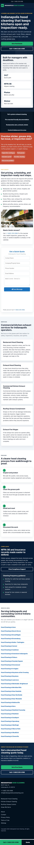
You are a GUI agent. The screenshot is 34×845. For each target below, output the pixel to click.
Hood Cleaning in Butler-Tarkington (12, 642)
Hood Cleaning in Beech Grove (11, 631)
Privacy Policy (5, 817)
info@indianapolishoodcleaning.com (12, 793)
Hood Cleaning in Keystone (9, 676)
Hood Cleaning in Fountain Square (12, 661)
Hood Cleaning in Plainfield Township (13, 710)
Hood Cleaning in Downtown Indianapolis (14, 653)
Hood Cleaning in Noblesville (10, 702)
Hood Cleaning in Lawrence (10, 680)
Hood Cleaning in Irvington (9, 668)
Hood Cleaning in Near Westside (11, 699)
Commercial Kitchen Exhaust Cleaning (14, 387)
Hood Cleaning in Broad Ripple (11, 635)
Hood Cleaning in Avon (8, 627)
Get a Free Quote (17, 767)
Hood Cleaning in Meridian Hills (11, 687)
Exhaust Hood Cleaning (12, 365)
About (3, 812)
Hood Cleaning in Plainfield (9, 714)
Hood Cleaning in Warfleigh (10, 725)
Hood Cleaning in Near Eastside (11, 691)
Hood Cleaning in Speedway (10, 721)
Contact (3, 814)
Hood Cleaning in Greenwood (10, 665)
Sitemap (3, 823)
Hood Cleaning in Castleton (10, 650)
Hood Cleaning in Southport (10, 717)
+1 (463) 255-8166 (12, 233)
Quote (28, 842)
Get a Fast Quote (17, 43)
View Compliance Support (17, 569)
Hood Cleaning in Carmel (9, 646)
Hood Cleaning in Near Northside (11, 695)
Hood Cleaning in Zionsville (10, 736)
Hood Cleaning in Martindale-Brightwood (14, 683)
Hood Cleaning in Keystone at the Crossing (15, 672)
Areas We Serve (6, 807)
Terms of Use (5, 820)
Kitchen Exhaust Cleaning (9, 801)
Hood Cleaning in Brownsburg (10, 638)
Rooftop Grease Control (8, 804)
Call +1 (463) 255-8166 (17, 1)
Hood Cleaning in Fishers (9, 657)
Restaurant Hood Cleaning (13, 342)
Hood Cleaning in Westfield (10, 732)
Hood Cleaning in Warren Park (10, 729)
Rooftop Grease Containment (14, 409)
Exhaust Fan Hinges (10, 430)
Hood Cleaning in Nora (8, 706)
